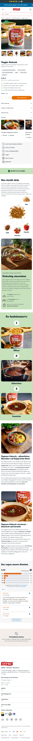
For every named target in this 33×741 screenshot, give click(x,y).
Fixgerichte (8, 18)
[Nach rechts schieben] (28, 34)
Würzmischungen (22, 670)
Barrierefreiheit (15, 737)
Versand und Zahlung (25, 737)
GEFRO (2, 18)
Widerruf (22, 735)
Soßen (14, 670)
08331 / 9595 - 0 (7, 680)
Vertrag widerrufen (5, 737)
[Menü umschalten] (2, 9)
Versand (17, 80)
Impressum (15, 735)
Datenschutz (4, 735)
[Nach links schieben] (5, 34)
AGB (10, 735)
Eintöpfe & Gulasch (16, 18)
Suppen (10, 670)
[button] (1, 1)
